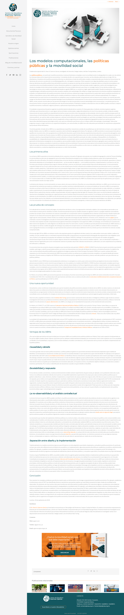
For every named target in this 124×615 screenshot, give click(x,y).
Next (116, 1)
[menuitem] (13, 26)
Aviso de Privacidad (70, 613)
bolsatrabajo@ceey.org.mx (102, 606)
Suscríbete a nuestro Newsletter (53, 607)
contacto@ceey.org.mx (87, 606)
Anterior (110, 1)
